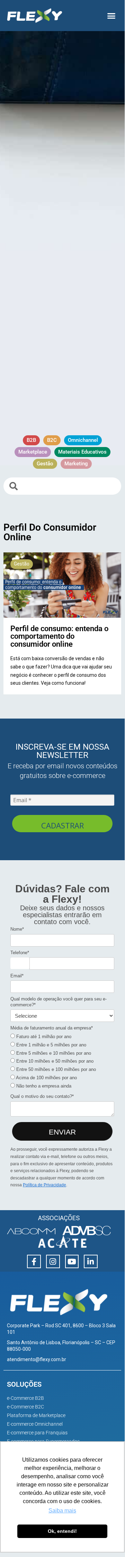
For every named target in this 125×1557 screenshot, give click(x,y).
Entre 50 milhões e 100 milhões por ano (55, 1069)
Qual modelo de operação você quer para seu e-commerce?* (58, 1001)
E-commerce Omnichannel (35, 1424)
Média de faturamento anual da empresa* (51, 1028)
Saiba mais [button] (62, 1510)
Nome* (17, 929)
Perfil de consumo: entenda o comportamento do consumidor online (59, 636)
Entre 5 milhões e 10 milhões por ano (53, 1053)
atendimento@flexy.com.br (36, 1359)
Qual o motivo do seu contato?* (42, 1096)
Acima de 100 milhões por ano (46, 1077)
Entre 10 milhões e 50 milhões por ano (54, 1061)
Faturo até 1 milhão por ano (43, 1036)
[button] (111, 15)
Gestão (21, 564)
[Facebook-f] (34, 1262)
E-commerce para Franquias (37, 1432)
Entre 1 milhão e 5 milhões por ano (50, 1044)
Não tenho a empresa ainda (43, 1086)
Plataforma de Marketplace (36, 1415)
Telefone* (19, 952)
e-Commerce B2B (25, 1398)
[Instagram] (53, 1262)
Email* (17, 975)
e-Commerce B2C (25, 1406)
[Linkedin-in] (91, 1262)
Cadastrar (62, 825)
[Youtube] (72, 1262)
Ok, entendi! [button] (62, 1531)
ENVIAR (62, 1132)
